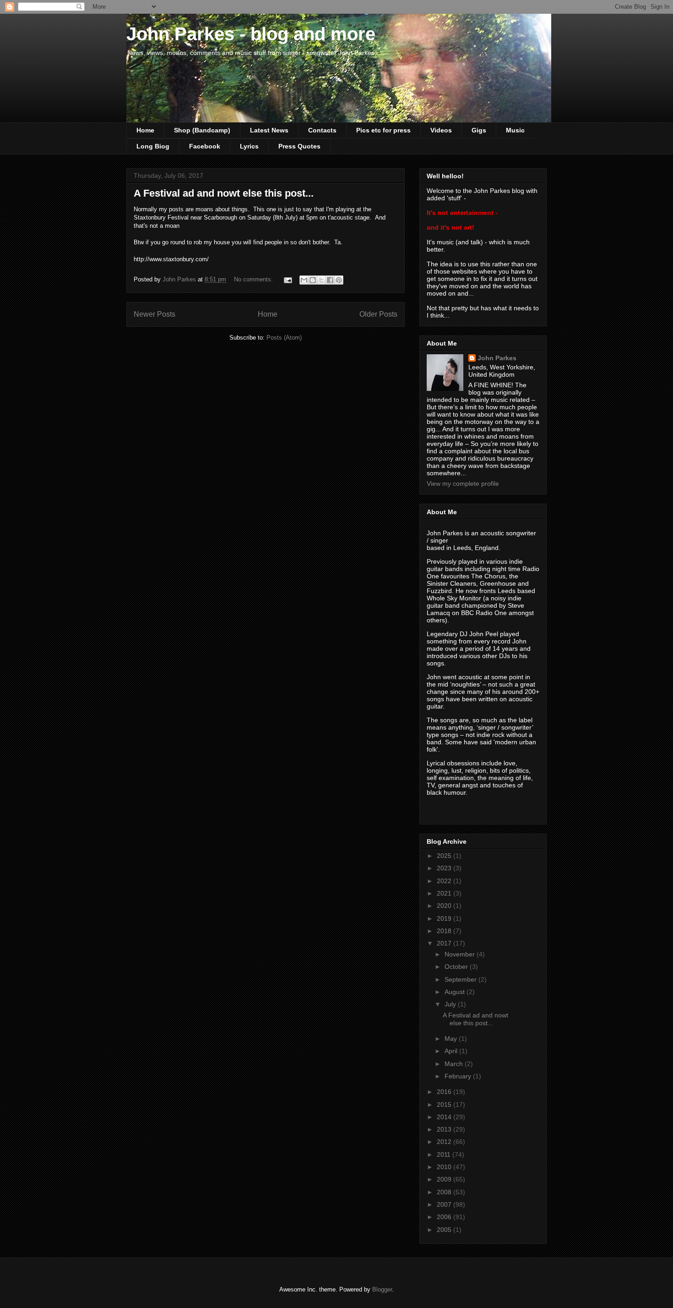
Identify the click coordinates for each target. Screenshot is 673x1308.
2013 (445, 1129)
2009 (445, 1179)
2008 (445, 1192)
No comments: (254, 279)
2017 (445, 943)
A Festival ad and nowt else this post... (224, 193)
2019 (445, 918)
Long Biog (152, 146)
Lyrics (249, 146)
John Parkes (497, 358)
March (455, 1063)
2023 (445, 868)
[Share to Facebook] (330, 280)
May (452, 1038)
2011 (444, 1154)
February (459, 1076)
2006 (445, 1216)
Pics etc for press (383, 130)
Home (145, 130)
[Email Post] (287, 279)
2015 (445, 1104)
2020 (445, 905)
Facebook (204, 146)
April (452, 1051)
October (457, 966)
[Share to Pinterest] (338, 280)
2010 (445, 1167)
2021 (445, 893)
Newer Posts (154, 314)
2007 (445, 1204)
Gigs (479, 130)
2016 (445, 1091)
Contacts (322, 130)
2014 (445, 1117)
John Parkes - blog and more (250, 34)
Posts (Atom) (284, 337)
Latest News (269, 130)
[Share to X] (321, 280)
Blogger (382, 1289)
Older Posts (378, 314)
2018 (445, 930)
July (451, 1004)
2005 (445, 1229)
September (461, 979)
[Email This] (304, 280)
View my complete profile (463, 483)
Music (515, 130)
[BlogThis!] (312, 280)
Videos (441, 130)
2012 (445, 1141)
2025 (445, 855)
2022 (445, 881)
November (461, 954)
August (456, 991)
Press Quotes (299, 146)
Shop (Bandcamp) (202, 130)
